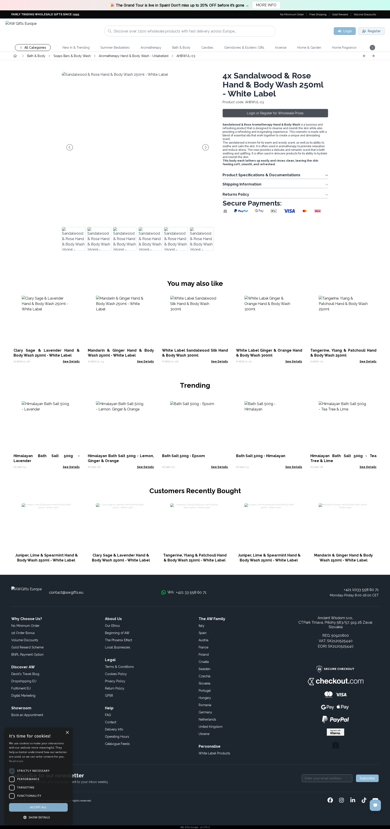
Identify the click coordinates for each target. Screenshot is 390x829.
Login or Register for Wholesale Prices (275, 113)
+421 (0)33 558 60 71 (361, 589)
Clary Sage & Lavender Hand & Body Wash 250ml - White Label (121, 557)
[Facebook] (330, 800)
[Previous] (364, 55)
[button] (38, 817)
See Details (71, 361)
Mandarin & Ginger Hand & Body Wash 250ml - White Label (343, 557)
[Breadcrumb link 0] (15, 55)
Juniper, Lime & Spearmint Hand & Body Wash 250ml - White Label (46, 557)
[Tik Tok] (364, 800)
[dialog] (38, 776)
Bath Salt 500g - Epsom (183, 456)
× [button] (67, 732)
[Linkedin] (352, 800)
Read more (16, 761)
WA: (187, 592)
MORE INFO (266, 5)
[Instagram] (341, 800)
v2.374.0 (205, 827)
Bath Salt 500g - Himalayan (260, 456)
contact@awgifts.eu (66, 592)
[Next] (373, 55)
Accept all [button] (38, 807)
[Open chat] (375, 805)
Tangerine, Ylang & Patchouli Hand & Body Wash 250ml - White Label (195, 557)
